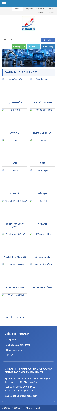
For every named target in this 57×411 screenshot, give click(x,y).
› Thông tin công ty (13, 350)
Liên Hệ (51, 9)
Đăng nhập (20, 46)
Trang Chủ (17, 9)
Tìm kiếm (49, 40)
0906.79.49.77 (20, 387)
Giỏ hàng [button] (34, 46)
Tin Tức (50, 13)
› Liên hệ (9, 355)
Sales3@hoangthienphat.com (19, 391)
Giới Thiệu (40, 9)
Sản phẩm (29, 9)
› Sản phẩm (10, 340)
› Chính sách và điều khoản (17, 345)
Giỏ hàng (40, 13)
